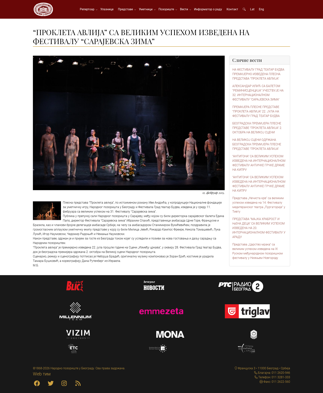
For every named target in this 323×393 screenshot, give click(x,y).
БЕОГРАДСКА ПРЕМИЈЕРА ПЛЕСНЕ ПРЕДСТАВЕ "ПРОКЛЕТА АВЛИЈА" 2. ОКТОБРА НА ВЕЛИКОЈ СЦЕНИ (257, 128)
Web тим (42, 374)
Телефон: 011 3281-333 (274, 377)
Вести (185, 9)
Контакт (232, 9)
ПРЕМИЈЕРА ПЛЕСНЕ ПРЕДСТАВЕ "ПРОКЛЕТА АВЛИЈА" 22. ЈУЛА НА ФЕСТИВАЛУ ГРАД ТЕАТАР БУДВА (256, 111)
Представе (126, 9)
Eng (261, 9)
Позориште (167, 9)
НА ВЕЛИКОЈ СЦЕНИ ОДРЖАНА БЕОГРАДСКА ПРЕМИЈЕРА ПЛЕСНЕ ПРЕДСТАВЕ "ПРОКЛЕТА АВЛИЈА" (256, 144)
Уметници (146, 9)
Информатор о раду (208, 9)
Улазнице (106, 9)
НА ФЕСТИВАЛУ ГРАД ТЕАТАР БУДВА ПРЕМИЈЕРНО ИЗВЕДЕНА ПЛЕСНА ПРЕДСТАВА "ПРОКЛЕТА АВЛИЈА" (258, 74)
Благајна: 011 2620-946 (273, 373)
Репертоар (88, 9)
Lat (252, 9)
